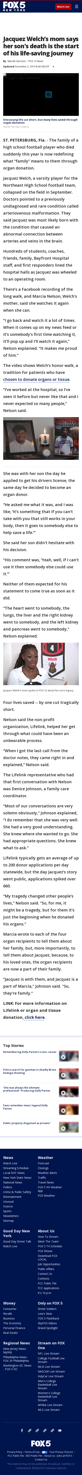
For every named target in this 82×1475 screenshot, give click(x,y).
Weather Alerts (47, 1173)
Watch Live (63, 6)
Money (9, 1303)
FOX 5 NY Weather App (50, 1189)
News (8, 1157)
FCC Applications (48, 1288)
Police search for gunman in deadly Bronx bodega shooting (29, 1071)
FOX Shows (45, 1251)
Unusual (8, 1201)
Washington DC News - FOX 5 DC (17, 1367)
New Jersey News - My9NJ (15, 1350)
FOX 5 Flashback (48, 1318)
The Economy (12, 1323)
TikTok (37, 1430)
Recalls (7, 1313)
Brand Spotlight (48, 1328)
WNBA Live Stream (50, 1405)
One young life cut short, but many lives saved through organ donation (40, 121)
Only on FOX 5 (50, 1303)
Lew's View (45, 1313)
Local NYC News (14, 1173)
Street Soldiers (47, 1309)
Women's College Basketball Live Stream (49, 1396)
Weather (45, 1157)
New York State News (17, 1177)
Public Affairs (46, 1269)
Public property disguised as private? (26, 1123)
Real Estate (10, 1333)
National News (12, 1182)
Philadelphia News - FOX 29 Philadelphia (16, 1359)
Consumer (10, 1309)
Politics (7, 1187)
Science (8, 1206)
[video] (69, 1056)
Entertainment (12, 1197)
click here (34, 1017)
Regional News (16, 1343)
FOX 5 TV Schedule (50, 1246)
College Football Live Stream (51, 1360)
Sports (7, 1211)
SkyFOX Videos (47, 1323)
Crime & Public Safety (17, 1192)
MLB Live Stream (49, 1367)
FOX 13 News (35, 61)
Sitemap (8, 1221)
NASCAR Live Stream (51, 1371)
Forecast (43, 1163)
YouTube (45, 1430)
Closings (43, 1168)
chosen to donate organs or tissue (36, 379)
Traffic (42, 1177)
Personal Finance (14, 1328)
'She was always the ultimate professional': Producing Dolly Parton (26, 1089)
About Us (46, 1231)
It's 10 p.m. (45, 1293)
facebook (22, 1430)
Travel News (46, 1182)
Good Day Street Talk (17, 1241)
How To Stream (48, 1237)
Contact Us (45, 1274)
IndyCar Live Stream (51, 1376)
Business (9, 1318)
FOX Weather (46, 1195)
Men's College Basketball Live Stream (47, 1384)
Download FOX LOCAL (47, 1257)
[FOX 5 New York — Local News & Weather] (14, 6)
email (60, 1430)
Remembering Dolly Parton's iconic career (30, 1052)
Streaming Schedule (16, 1168)
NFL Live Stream (48, 1353)
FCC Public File (47, 1283)
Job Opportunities (49, 1264)
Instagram (29, 1430)
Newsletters (11, 1216)
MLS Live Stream (49, 1410)
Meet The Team (48, 1241)
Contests (43, 1278)
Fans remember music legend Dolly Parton (25, 1107)
